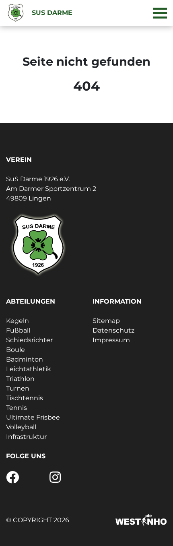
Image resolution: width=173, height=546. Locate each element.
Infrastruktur (26, 437)
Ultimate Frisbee (33, 417)
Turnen (17, 388)
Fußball (18, 330)
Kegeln (17, 321)
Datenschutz (113, 330)
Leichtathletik (28, 369)
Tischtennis (24, 398)
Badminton (24, 359)
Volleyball (21, 427)
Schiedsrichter (29, 340)
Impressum (111, 340)
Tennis (16, 408)
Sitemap (106, 321)
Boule (15, 350)
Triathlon (20, 379)
